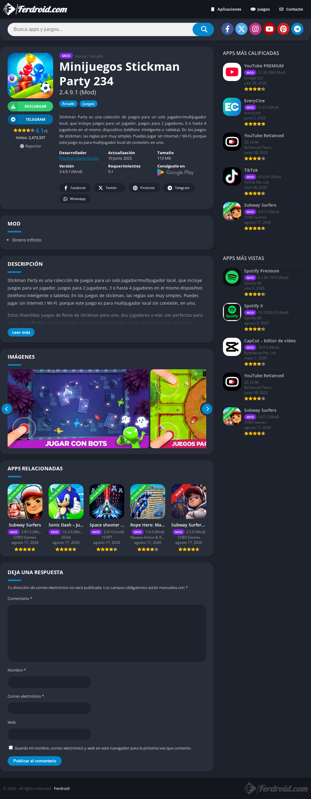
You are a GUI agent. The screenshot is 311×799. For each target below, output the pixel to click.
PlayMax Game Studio (79, 158)
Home (81, 56)
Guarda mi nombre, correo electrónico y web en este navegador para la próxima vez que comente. (103, 748)
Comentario (20, 598)
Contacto (294, 9)
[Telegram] (297, 29)
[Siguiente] (207, 408)
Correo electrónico (26, 696)
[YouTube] (269, 29)
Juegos (263, 9)
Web (12, 722)
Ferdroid (62, 788)
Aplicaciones (229, 9)
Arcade (97, 56)
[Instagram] (255, 29)
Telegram (182, 187)
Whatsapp (78, 198)
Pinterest (147, 187)
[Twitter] (241, 29)
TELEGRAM (35, 119)
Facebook (78, 187)
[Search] (203, 29)
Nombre (17, 670)
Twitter (111, 187)
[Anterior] (7, 408)
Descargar (35, 106)
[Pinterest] (283, 29)
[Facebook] (227, 29)
